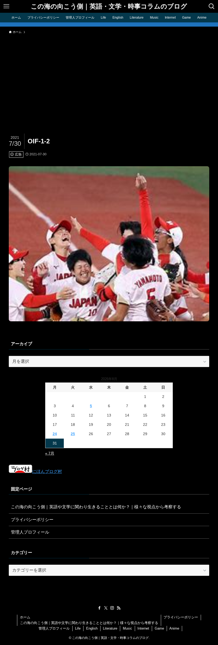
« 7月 (49, 453)
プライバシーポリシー (32, 519)
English (92, 628)
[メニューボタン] (6, 6)
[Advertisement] (109, 76)
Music (127, 628)
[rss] (118, 608)
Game (159, 628)
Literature (110, 628)
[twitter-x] (105, 608)
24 (55, 434)
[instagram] (112, 608)
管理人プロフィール (30, 532)
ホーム (25, 617)
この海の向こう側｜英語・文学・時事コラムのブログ (109, 6)
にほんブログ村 (47, 471)
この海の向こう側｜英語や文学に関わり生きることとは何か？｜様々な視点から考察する (96, 507)
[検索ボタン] (211, 6)
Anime (174, 628)
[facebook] (99, 608)
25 (73, 434)
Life (78, 628)
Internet (143, 628)
